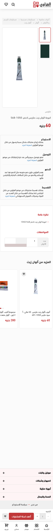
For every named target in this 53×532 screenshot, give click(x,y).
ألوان (37, 22)
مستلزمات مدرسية (27, 19)
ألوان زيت (27, 22)
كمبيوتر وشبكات (43, 480)
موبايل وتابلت (44, 472)
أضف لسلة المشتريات (21, 516)
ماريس (48, 111)
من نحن (34, 504)
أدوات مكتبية (44, 19)
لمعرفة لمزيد (27, 144)
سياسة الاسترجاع (19, 504)
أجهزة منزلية (45, 488)
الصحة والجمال (44, 496)
